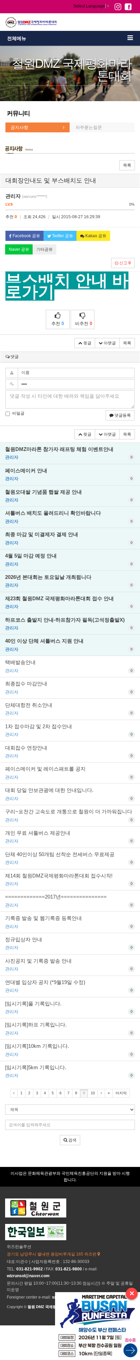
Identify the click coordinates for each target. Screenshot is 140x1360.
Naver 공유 (19, 249)
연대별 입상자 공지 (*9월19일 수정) (69, 986)
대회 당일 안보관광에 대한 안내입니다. (69, 794)
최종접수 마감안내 (69, 687)
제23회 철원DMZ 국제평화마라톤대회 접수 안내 (69, 602)
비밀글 (18, 413)
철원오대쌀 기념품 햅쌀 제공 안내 (69, 496)
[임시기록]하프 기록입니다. (69, 1028)
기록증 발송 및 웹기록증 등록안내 (69, 922)
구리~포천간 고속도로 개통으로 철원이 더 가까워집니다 (69, 815)
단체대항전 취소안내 (69, 709)
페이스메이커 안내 (69, 474)
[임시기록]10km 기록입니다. (69, 1050)
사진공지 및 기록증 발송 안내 (69, 964)
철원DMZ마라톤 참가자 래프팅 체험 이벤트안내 (69, 453)
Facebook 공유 (26, 235)
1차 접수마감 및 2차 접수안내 (69, 730)
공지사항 (19, 127)
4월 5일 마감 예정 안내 (69, 559)
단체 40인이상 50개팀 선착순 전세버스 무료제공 (69, 858)
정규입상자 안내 (69, 943)
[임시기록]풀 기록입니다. (69, 1007)
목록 (127, 165)
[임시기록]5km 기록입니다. (69, 1071)
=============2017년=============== (69, 900)
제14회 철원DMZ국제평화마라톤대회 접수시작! (69, 879)
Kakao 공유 (95, 235)
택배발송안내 (69, 666)
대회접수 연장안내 (69, 751)
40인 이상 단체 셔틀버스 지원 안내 (69, 644)
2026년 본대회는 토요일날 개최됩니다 (69, 581)
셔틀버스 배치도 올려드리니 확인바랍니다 (69, 517)
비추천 (83, 323)
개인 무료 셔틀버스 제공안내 (69, 837)
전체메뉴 (16, 38)
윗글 (86, 343)
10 (93, 1093)
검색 (71, 1140)
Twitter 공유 (62, 235)
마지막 (121, 1093)
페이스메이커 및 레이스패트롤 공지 (69, 772)
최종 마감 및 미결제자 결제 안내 (69, 538)
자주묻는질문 (88, 127)
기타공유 (44, 249)
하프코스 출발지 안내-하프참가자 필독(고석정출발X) (69, 623)
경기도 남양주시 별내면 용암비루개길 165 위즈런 (52, 1254)
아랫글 (109, 343)
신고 (124, 263)
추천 (57, 323)
